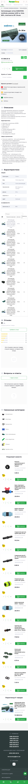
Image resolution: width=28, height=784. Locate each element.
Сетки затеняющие (10, 434)
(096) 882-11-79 (14, 738)
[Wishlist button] (22, 57)
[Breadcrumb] (1, 8)
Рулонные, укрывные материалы (11, 8)
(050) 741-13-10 (14, 740)
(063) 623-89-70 (14, 746)
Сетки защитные (9, 439)
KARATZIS (24, 49)
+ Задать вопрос (14, 377)
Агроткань (8, 419)
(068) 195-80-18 (14, 736)
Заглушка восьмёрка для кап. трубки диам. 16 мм (20, 674)
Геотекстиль (8, 424)
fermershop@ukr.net (14, 756)
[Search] (4, 1)
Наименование (11, 217)
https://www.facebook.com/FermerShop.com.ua (14, 764)
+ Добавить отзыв (14, 329)
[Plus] (9, 69)
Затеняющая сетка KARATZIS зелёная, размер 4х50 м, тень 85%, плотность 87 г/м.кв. (20, 705)
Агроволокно (8, 414)
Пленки (7, 444)
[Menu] (2, 1)
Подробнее (15, 83)
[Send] (25, 77)
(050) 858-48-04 (14, 753)
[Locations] (24, 1)
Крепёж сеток (9, 449)
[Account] (26, 1)
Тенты (7, 429)
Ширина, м (24, 217)
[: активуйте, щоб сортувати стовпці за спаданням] (3, 217)
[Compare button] (25, 57)
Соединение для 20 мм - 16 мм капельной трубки (20, 557)
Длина (18, 217)
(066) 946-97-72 (14, 742)
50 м (18, 233)
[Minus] (2, 69)
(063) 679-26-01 (14, 744)
